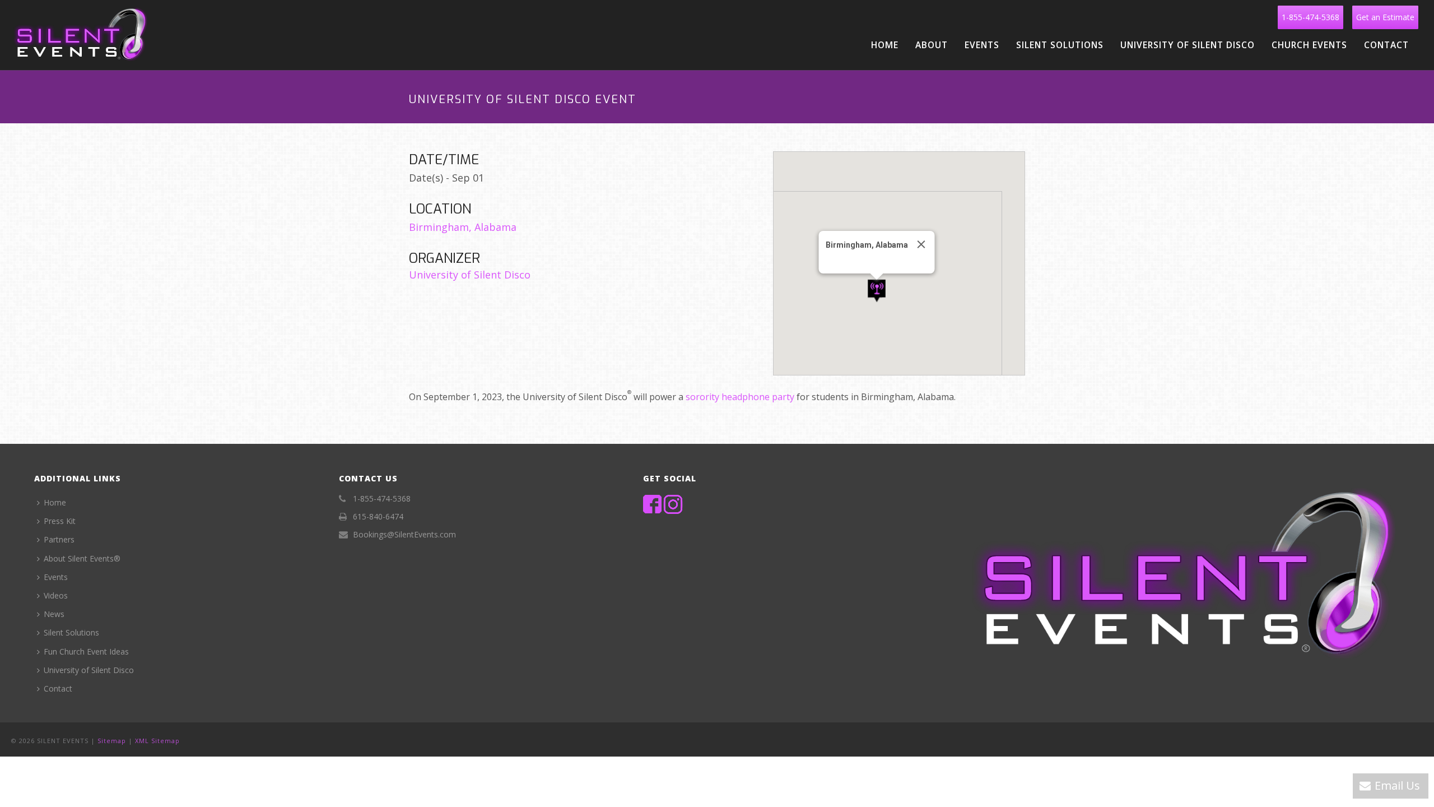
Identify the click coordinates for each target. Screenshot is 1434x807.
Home (884, 45)
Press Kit (60, 521)
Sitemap (111, 740)
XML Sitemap (157, 740)
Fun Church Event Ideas (86, 651)
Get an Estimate (1385, 17)
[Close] (921, 244)
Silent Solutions (1060, 45)
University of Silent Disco (1187, 45)
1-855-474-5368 (1310, 17)
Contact (1386, 45)
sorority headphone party (740, 397)
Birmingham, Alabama (462, 227)
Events (982, 45)
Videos (56, 595)
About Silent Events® (82, 558)
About (931, 45)
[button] (877, 291)
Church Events (1309, 45)
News (54, 614)
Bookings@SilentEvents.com (404, 535)
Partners (59, 539)
